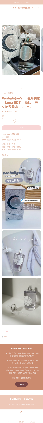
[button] (4, 7)
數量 (3, 116)
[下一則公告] (39, 2)
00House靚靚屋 (18, 422)
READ (21, 384)
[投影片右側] (26, 88)
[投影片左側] (17, 88)
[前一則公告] (4, 2)
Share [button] (6, 331)
